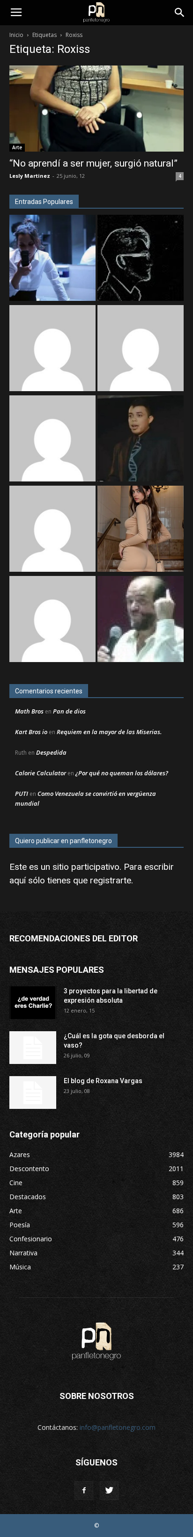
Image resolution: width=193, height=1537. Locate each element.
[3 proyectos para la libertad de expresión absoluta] (32, 1002)
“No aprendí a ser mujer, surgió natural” (93, 163)
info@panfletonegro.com (118, 1427)
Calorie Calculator (40, 773)
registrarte (110, 880)
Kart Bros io (31, 732)
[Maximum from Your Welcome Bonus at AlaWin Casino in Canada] (52, 349)
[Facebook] (83, 1490)
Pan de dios (69, 711)
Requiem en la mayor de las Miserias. (109, 732)
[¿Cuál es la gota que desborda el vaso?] (32, 1047)
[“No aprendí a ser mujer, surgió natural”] (96, 109)
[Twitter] (109, 1490)
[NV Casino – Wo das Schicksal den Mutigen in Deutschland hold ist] (52, 530)
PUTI (21, 793)
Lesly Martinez (29, 175)
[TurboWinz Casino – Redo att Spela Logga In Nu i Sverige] (52, 620)
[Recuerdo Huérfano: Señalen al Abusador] (140, 439)
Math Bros (29, 711)
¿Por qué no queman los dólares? (121, 773)
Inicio (16, 35)
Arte (17, 147)
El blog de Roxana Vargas (103, 1081)
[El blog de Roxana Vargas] (32, 1092)
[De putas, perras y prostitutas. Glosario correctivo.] (140, 259)
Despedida (51, 752)
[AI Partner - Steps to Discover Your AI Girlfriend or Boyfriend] (140, 530)
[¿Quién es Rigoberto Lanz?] (140, 620)
